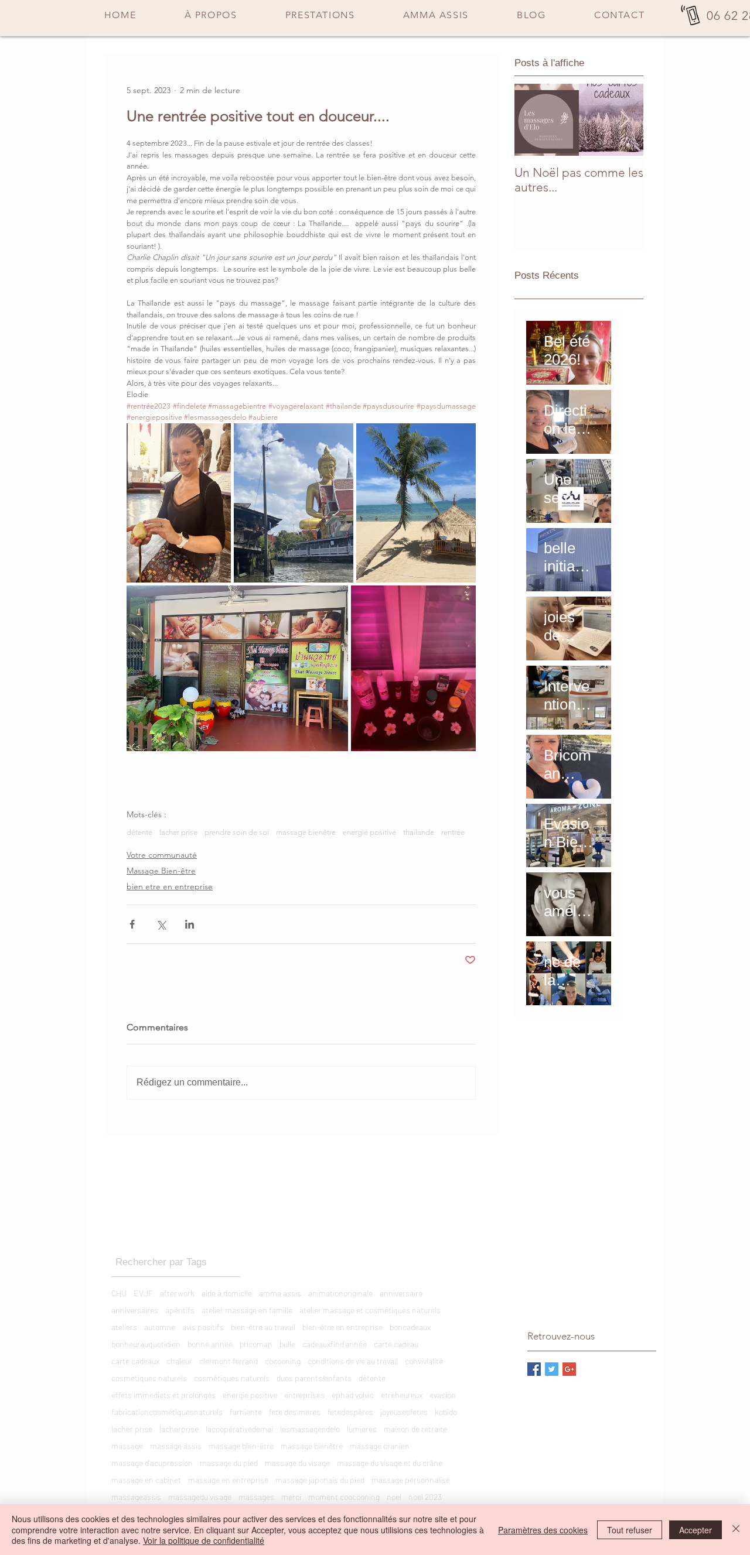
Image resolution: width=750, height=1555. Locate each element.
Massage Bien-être (161, 870)
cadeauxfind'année (334, 1344)
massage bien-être (241, 1446)
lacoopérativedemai (239, 1429)
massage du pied (229, 1463)
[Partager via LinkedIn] (189, 924)
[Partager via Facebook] (132, 924)
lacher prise (178, 832)
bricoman (256, 1344)
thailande (418, 832)
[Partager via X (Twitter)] (160, 924)
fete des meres (295, 1412)
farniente (246, 1412)
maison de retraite (415, 1429)
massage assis (176, 1446)
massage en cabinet (146, 1480)
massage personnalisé (410, 1480)
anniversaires (134, 1310)
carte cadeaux (135, 1361)
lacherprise (179, 1429)
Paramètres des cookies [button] (543, 1530)
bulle (287, 1344)
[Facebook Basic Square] (534, 1369)
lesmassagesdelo (310, 1429)
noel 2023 (425, 1497)
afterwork (177, 1293)
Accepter (695, 1530)
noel (394, 1497)
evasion (442, 1395)
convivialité (424, 1361)
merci (291, 1497)
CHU (119, 1293)
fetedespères (350, 1412)
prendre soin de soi (236, 832)
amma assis (280, 1293)
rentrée (453, 832)
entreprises (304, 1395)
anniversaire (401, 1293)
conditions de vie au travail (353, 1361)
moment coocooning (344, 1497)
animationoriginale (340, 1293)
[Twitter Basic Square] (551, 1369)
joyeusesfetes (404, 1412)
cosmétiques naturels (232, 1378)
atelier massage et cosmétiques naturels (370, 1310)
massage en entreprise (228, 1480)
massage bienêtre (306, 832)
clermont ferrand (228, 1361)
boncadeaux (410, 1327)
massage (127, 1446)
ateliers (124, 1327)
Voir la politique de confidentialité (203, 1540)
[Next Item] (624, 120)
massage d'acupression (152, 1463)
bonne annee (210, 1344)
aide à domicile (227, 1293)
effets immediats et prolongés (163, 1395)
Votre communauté (162, 855)
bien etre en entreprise (170, 886)
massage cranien (380, 1446)
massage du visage (297, 1463)
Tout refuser (629, 1530)
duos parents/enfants (314, 1378)
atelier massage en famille (247, 1310)
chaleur (179, 1361)
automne (159, 1327)
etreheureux (401, 1395)
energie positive (369, 832)
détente (139, 832)
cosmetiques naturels (149, 1378)
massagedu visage (199, 1497)
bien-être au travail (263, 1327)
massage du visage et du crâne (389, 1463)
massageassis (136, 1497)
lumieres (362, 1429)
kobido (446, 1412)
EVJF (143, 1293)
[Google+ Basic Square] (569, 1369)
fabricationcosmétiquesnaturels (167, 1412)
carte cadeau (396, 1344)
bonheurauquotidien (145, 1344)
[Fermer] (736, 1529)
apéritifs (180, 1310)
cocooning (283, 1361)
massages (256, 1497)
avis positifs (203, 1327)
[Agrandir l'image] (179, 503)
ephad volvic (353, 1395)
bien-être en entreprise (342, 1327)
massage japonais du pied (319, 1480)
